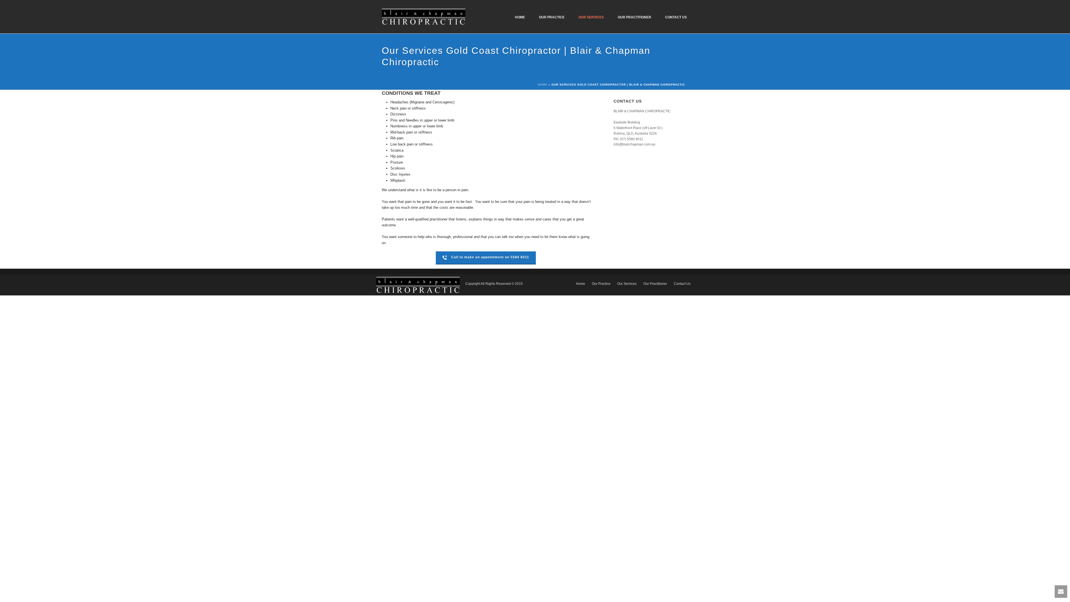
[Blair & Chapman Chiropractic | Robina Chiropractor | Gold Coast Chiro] (418, 285)
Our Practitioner (634, 17)
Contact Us (676, 17)
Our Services (591, 17)
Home (520, 17)
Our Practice (552, 17)
